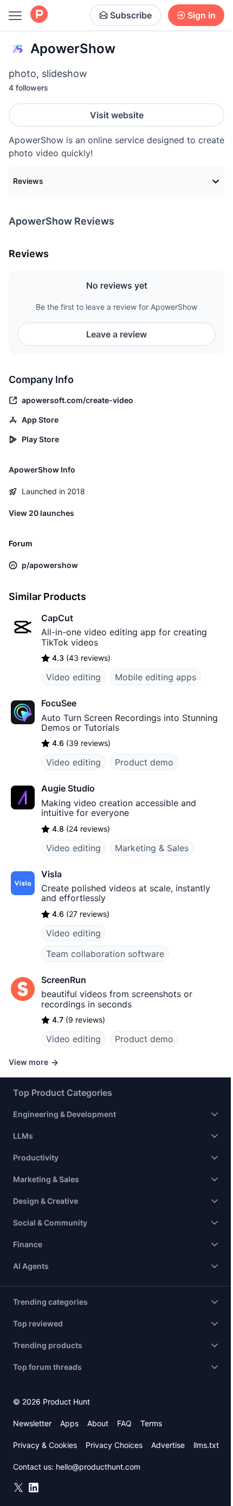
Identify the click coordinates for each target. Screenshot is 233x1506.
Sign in (201, 15)
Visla (51, 874)
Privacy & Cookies (45, 1445)
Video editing (73, 677)
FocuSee (58, 703)
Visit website (117, 115)
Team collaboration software (105, 953)
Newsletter (32, 1423)
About (97, 1423)
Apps (69, 1423)
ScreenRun (63, 979)
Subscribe (131, 15)
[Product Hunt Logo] (39, 14)
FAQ (124, 1423)
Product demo (144, 762)
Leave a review (116, 334)
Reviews (28, 181)
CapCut (57, 617)
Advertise (168, 1445)
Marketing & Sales (152, 848)
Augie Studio (68, 788)
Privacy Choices (114, 1445)
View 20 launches (41, 513)
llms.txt (206, 1445)
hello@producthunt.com (98, 1466)
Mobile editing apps (155, 677)
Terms (151, 1423)
